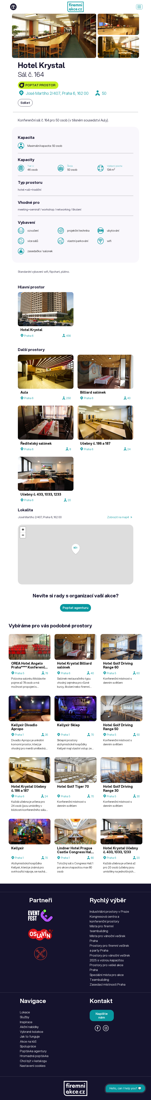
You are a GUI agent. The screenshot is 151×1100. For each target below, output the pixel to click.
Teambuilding (99, 979)
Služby (24, 1017)
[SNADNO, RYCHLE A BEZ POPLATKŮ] (75, 6)
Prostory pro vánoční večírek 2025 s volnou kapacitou (110, 957)
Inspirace (26, 1022)
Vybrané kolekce (31, 1031)
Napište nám (102, 1015)
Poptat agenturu (75, 607)
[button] (75, 549)
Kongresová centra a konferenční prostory (104, 919)
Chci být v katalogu (33, 1061)
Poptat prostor (40, 85)
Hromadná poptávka (34, 1056)
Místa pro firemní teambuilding (101, 928)
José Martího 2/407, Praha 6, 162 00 (57, 93)
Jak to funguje (30, 1036)
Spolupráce (28, 1046)
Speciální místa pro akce (107, 974)
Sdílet (25, 102)
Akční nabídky (29, 1026)
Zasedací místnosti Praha (107, 984)
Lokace (25, 1012)
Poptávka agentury (33, 1051)
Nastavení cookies (32, 1065)
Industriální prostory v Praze (109, 911)
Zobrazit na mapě (118, 517)
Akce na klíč (28, 1041)
